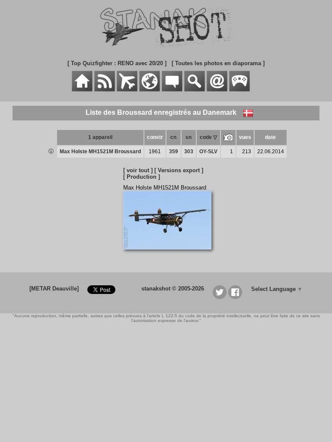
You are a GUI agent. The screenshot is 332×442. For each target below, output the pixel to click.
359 (173, 151)
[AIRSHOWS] (149, 89)
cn (173, 137)
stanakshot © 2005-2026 (172, 288)
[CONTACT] (217, 89)
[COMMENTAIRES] (172, 89)
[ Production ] (141, 177)
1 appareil (100, 137)
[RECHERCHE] (194, 89)
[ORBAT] (127, 89)
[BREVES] (104, 89)
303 (188, 151)
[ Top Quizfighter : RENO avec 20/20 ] (116, 63)
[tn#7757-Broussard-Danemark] (170, 254)
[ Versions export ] (178, 170)
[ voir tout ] (138, 170)
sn (188, 137)
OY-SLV (208, 151)
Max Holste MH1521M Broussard (100, 151)
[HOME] (82, 89)
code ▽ (208, 137)
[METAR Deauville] (54, 288)
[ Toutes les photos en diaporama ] (218, 63)
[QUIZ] (239, 89)
